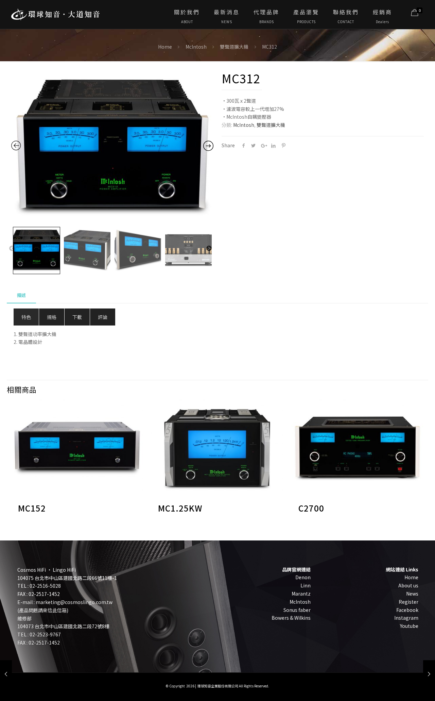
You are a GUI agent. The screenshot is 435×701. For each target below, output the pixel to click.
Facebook (407, 609)
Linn (305, 585)
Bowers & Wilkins (291, 617)
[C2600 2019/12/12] (6, 673)
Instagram (406, 617)
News (412, 593)
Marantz (301, 593)
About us (408, 585)
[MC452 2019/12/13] (429, 673)
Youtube (409, 625)
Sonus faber (297, 609)
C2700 (311, 508)
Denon (303, 577)
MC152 (32, 508)
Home (165, 46)
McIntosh (196, 46)
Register (408, 601)
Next (209, 248)
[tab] (21, 295)
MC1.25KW (180, 508)
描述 (21, 295)
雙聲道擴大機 (234, 46)
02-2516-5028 (45, 585)
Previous (12, 248)
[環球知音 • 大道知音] (55, 12)
